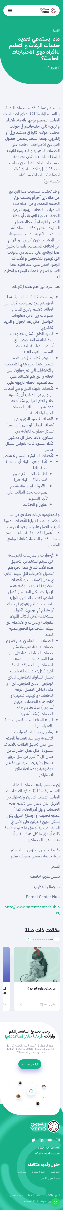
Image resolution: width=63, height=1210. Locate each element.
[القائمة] (10, 10)
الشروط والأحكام (53, 1195)
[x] (33, 1140)
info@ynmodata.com (47, 1154)
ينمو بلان (22, 1172)
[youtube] (50, 1140)
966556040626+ (49, 1148)
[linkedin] (41, 1140)
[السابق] (57, 939)
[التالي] (29, 939)
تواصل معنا (32, 1064)
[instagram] (58, 1140)
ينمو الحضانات (38, 1172)
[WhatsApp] (55, 1202)
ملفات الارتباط (34, 1195)
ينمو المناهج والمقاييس (50, 1178)
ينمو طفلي (55, 1172)
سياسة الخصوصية (15, 1195)
